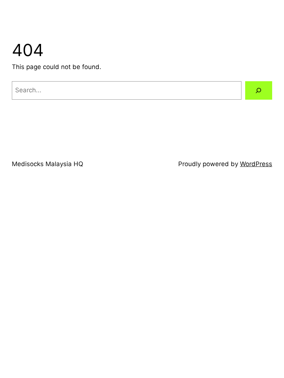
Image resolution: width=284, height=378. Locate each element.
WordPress (256, 164)
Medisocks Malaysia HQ (47, 164)
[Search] (258, 90)
